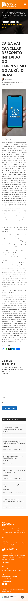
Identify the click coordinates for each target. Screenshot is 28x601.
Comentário (5, 373)
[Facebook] (3, 584)
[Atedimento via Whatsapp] (3, 574)
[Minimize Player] (25, 597)
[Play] (22, 597)
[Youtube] (5, 584)
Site (3, 402)
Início (3, 12)
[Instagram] (8, 584)
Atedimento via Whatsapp (10, 577)
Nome (4, 392)
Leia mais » (6, 432)
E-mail (4, 397)
